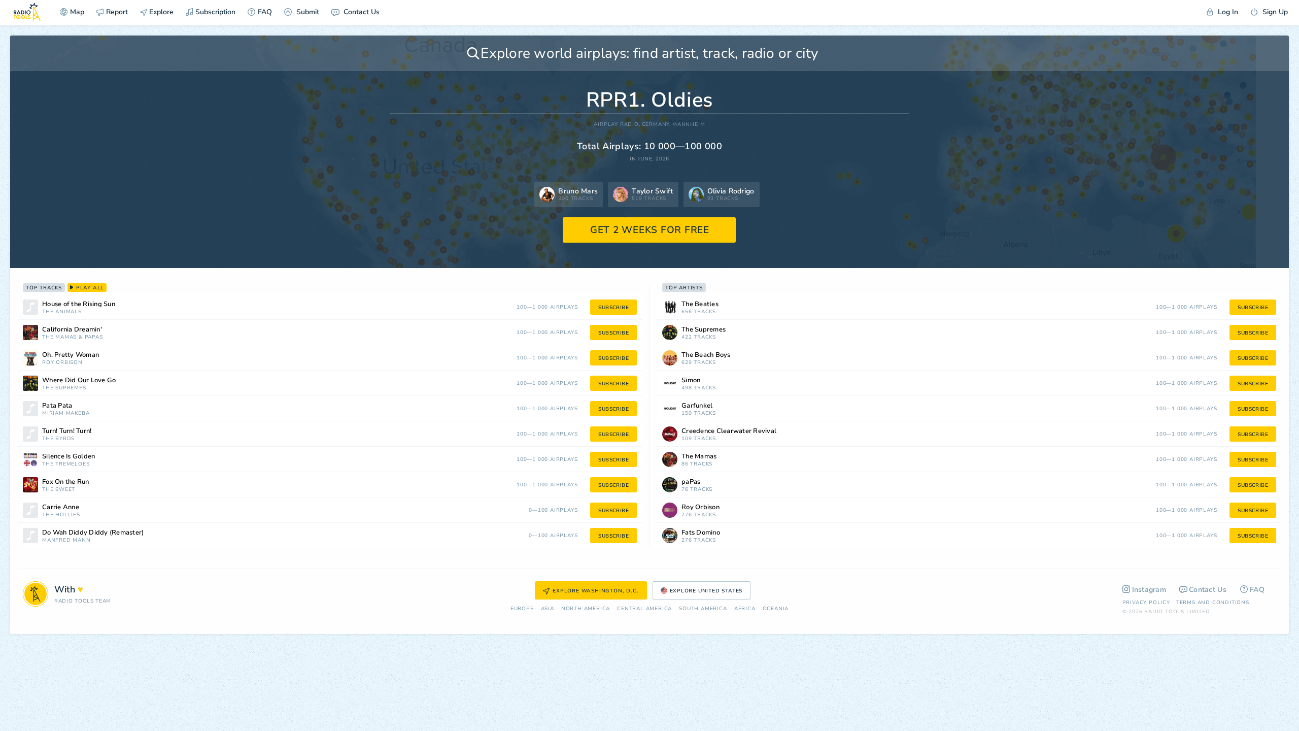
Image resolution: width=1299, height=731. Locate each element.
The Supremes (64, 388)
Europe (522, 609)
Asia (547, 609)
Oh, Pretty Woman (70, 355)
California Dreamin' (72, 330)
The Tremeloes (65, 464)
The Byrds (58, 439)
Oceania (776, 609)
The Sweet (58, 489)
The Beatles (700, 304)
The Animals (62, 312)
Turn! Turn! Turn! (66, 431)
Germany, (656, 124)
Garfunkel (696, 406)
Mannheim (688, 124)
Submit (306, 12)
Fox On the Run (65, 482)
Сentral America (644, 609)
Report (117, 12)
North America (585, 609)
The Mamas (59, 337)
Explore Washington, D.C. (595, 590)
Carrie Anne (60, 507)
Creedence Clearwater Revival (728, 431)
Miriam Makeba (65, 413)
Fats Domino (700, 533)
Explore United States (706, 590)
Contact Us (360, 12)
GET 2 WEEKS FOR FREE (649, 230)
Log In (1227, 12)
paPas (94, 337)
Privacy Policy (1146, 602)
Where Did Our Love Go (79, 380)
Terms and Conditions (1212, 602)
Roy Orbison (62, 363)
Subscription (215, 12)
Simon (690, 380)
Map (77, 12)
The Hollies (61, 515)
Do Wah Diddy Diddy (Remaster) (93, 533)
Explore (160, 12)
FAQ (265, 12)
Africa (745, 609)
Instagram (1149, 589)
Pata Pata (57, 406)
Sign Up (1274, 12)
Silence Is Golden (68, 456)
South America (703, 609)
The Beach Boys (706, 355)
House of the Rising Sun (78, 304)
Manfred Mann (66, 540)
